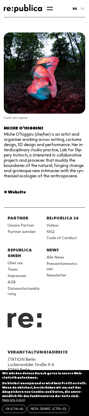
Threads (62, 341)
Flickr (53, 341)
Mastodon (36, 341)
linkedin (44, 341)
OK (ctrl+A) (14, 409)
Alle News (55, 257)
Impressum (17, 275)
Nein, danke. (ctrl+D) (48, 409)
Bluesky (27, 341)
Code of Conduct (62, 237)
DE (75, 8)
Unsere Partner (21, 225)
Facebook (70, 341)
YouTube (10, 341)
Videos (53, 225)
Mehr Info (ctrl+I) (13, 400)
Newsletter (56, 275)
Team (13, 269)
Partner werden (22, 231)
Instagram (19, 341)
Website (17, 192)
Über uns (15, 262)
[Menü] (50, 8)
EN (82, 8)
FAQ (50, 231)
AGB (12, 282)
